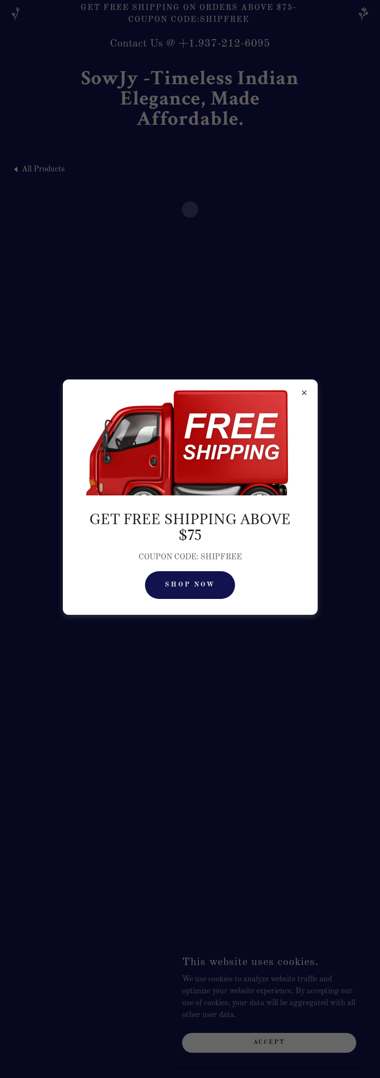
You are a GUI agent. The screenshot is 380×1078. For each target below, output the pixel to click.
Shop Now (190, 584)
